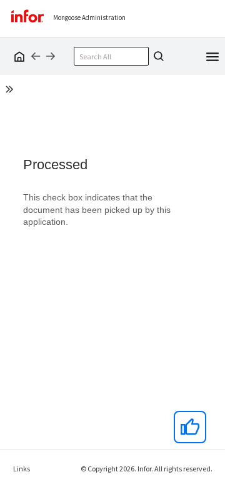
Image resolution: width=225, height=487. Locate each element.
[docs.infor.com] (17, 56)
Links (21, 468)
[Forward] (50, 56)
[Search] (156, 56)
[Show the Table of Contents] (11, 91)
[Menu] (212, 55)
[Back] (35, 56)
